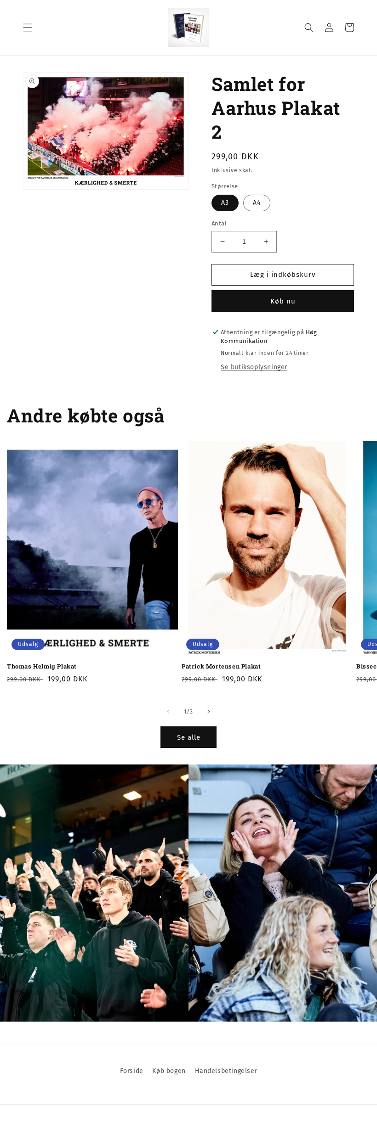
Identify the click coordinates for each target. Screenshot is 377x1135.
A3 (225, 203)
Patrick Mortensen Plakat (221, 666)
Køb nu (283, 301)
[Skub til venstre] (168, 712)
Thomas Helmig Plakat (42, 666)
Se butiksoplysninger (254, 367)
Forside (131, 1071)
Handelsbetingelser (226, 1071)
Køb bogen (168, 1071)
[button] (27, 27)
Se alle (188, 737)
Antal (219, 223)
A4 (257, 203)
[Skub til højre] (209, 712)
